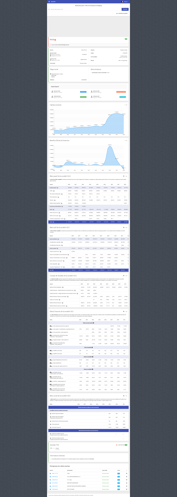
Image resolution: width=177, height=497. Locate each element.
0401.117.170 (55, 473)
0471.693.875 (55, 482)
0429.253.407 (55, 486)
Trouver (125, 9)
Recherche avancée (122, 13)
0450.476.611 (55, 479)
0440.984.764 (55, 476)
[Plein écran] (123, 176)
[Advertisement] (88, 26)
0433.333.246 (55, 489)
